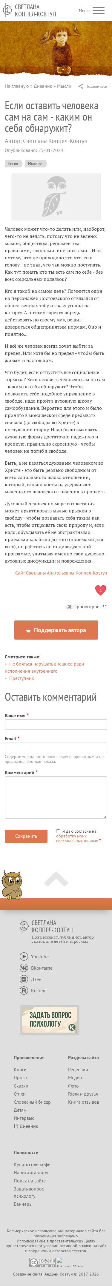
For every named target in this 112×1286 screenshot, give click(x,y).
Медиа (75, 1077)
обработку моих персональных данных (77, 838)
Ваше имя (15, 715)
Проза (20, 1077)
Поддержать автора (59, 630)
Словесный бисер (32, 1102)
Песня (13, 163)
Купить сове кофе (32, 1164)
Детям (20, 1110)
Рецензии (78, 1069)
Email (10, 738)
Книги (20, 1069)
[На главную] (7, 10)
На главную (17, 86)
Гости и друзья (83, 1094)
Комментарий (19, 772)
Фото (73, 1086)
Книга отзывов (83, 1102)
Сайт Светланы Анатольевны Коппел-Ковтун (61, 573)
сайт (102, 1245)
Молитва (35, 163)
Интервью (24, 1118)
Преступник (21, 678)
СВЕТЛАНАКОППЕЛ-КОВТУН (35, 10)
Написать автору (31, 1172)
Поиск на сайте (30, 1181)
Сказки (21, 1086)
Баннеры (23, 1204)
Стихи (20, 1094)
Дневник (43, 86)
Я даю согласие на (77, 835)
